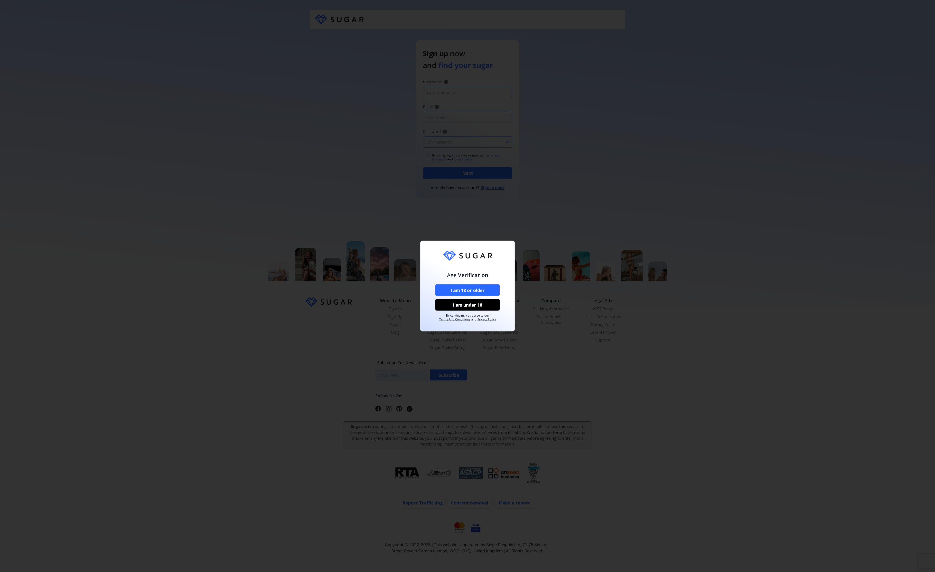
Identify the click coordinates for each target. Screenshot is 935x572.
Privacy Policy (486, 319)
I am (467, 290)
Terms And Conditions (454, 319)
